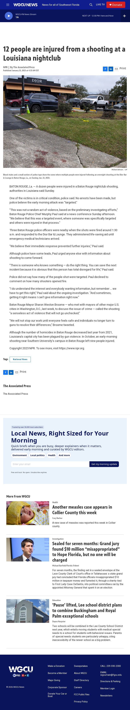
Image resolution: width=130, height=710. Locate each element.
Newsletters (106, 695)
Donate (117, 4)
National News (20, 359)
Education (56, 600)
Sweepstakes (81, 666)
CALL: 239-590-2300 (110, 666)
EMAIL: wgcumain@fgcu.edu (111, 673)
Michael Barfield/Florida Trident (65, 565)
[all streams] (125, 15)
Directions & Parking (110, 681)
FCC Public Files (81, 694)
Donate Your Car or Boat (57, 695)
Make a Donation (56, 666)
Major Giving (54, 680)
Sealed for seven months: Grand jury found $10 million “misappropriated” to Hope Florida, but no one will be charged (86, 552)
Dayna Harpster (58, 621)
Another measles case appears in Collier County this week (82, 509)
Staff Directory (81, 680)
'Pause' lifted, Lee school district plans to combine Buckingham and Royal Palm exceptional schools (87, 610)
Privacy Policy (81, 702)
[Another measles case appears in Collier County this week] (27, 513)
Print (123, 68)
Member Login (107, 688)
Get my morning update (104, 464)
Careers (78, 687)
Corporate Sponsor (57, 687)
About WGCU (80, 673)
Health (55, 502)
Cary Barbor (57, 518)
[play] (8, 16)
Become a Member (57, 673)
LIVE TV (100, 4)
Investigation (58, 539)
